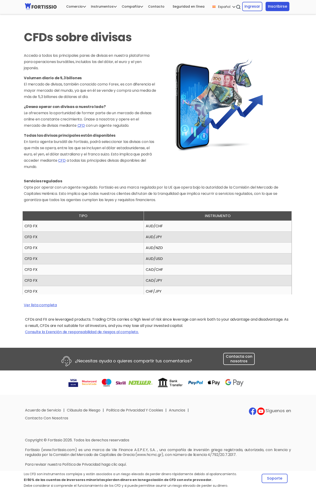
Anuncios (177, 410)
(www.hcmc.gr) (149, 454)
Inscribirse (277, 6)
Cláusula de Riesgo (83, 410)
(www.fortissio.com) (59, 449)
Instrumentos (102, 6)
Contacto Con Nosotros (46, 418)
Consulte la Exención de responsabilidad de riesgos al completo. (82, 332)
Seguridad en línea (188, 6)
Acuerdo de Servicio (43, 410)
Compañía (131, 6)
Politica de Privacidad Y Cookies (134, 410)
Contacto (156, 6)
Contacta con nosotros (239, 359)
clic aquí (118, 464)
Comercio (74, 6)
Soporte (274, 478)
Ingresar (252, 6)
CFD (81, 125)
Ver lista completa (40, 305)
